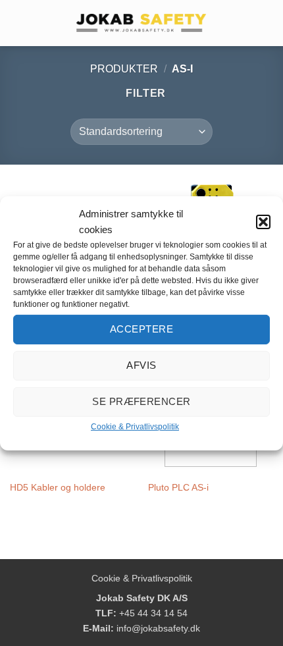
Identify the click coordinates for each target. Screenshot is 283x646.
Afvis (141, 365)
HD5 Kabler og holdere (57, 488)
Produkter (124, 68)
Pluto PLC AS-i (178, 488)
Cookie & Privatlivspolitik (135, 426)
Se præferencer (141, 401)
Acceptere (141, 329)
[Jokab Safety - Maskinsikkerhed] (141, 23)
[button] (263, 221)
